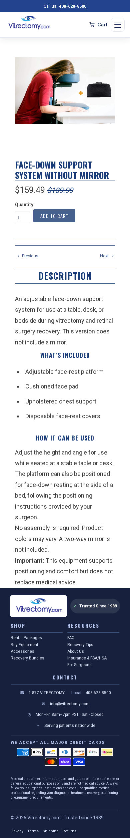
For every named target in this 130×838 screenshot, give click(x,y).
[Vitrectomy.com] (28, 23)
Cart (102, 25)
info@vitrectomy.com (66, 704)
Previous (29, 255)
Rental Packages (26, 637)
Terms (33, 831)
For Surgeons (79, 664)
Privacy (17, 831)
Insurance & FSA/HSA (87, 658)
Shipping (51, 831)
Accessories (22, 651)
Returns (69, 831)
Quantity (24, 204)
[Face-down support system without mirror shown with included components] (65, 90)
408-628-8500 (72, 6)
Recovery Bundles (27, 658)
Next (105, 255)
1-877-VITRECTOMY (42, 692)
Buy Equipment (24, 644)
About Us (75, 651)
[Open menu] (118, 25)
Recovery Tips (80, 644)
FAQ (71, 637)
